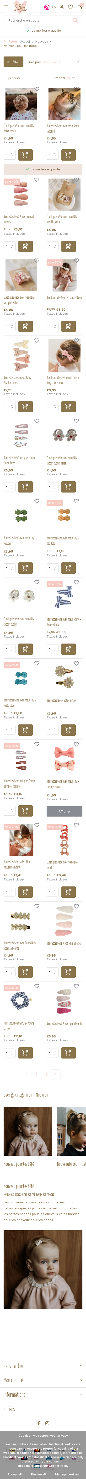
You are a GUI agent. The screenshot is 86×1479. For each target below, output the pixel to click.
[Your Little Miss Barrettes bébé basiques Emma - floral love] (21, 436)
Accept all (14, 1474)
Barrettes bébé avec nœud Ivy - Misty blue (20, 703)
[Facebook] (39, 1423)
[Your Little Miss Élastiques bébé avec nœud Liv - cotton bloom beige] (64, 436)
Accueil (25, 41)
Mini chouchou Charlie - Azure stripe (19, 1026)
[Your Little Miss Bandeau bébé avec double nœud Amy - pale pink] (64, 355)
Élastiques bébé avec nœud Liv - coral (63, 865)
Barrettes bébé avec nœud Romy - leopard (64, 128)
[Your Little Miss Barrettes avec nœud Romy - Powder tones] (21, 355)
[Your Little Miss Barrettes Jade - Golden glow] (64, 678)
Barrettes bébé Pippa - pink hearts (64, 1023)
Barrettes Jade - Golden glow (61, 700)
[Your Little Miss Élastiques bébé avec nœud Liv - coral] (64, 840)
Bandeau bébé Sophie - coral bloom (64, 297)
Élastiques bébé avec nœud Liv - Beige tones (20, 128)
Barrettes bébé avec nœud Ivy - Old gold (63, 541)
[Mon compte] (61, 7)
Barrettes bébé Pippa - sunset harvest (19, 219)
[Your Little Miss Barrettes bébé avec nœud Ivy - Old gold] (64, 516)
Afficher (64, 811)
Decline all (38, 1474)
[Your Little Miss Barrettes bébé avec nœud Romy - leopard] (64, 104)
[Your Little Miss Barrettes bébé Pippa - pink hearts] (64, 1001)
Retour (13, 41)
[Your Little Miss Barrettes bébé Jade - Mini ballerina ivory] (21, 840)
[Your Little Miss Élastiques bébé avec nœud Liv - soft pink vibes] (21, 275)
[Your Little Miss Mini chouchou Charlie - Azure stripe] (21, 1001)
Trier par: (34, 62)
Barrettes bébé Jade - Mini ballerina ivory (17, 864)
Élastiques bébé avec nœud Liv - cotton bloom (20, 621)
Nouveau (41, 41)
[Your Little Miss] (25, 7)
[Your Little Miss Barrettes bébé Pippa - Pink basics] (64, 921)
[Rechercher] (76, 20)
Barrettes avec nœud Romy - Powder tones (18, 380)
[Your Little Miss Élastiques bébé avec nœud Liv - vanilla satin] (64, 195)
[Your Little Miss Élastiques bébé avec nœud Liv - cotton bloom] (21, 597)
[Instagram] (47, 1423)
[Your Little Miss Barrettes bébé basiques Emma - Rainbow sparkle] (21, 759)
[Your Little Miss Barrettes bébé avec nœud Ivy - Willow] (21, 516)
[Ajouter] (25, 155)
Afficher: (60, 78)
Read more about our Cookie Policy (43, 1466)
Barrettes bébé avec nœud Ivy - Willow (20, 540)
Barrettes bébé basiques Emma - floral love (20, 460)
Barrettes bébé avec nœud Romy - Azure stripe (64, 622)
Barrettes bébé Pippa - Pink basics (64, 943)
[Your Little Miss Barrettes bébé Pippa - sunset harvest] (21, 194)
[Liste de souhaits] (70, 7)
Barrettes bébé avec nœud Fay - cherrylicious (63, 784)
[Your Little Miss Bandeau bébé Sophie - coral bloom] (64, 275)
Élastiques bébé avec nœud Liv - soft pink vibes (20, 300)
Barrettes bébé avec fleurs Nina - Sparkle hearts (21, 946)
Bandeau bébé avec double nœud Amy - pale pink (63, 380)
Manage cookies (67, 1474)
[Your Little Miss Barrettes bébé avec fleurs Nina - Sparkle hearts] (21, 921)
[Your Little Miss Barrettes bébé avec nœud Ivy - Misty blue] (21, 678)
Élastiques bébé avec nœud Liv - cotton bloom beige (63, 460)
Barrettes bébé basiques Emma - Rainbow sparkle (20, 784)
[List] (80, 78)
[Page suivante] (55, 1074)
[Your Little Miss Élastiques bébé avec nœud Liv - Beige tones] (21, 104)
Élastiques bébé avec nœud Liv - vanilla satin (63, 219)
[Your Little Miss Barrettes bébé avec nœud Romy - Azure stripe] (64, 597)
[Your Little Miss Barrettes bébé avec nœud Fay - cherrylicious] (64, 759)
